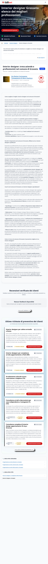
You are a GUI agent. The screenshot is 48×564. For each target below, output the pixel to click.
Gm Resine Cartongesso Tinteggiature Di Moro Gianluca (21, 77)
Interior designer (13, 43)
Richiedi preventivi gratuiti (10, 30)
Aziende (6, 43)
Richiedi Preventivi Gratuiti (34, 346)
